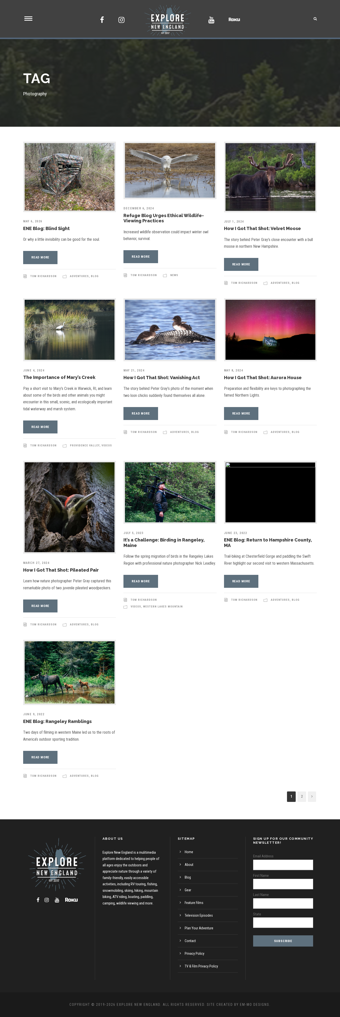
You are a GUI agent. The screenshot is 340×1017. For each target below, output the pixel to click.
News (174, 275)
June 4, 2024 (33, 370)
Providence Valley (85, 445)
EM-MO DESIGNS (254, 1005)
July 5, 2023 (133, 533)
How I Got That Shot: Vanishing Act (161, 377)
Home (189, 852)
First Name (261, 875)
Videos (107, 445)
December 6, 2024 (138, 208)
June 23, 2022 (235, 533)
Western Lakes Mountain (163, 606)
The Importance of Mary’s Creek (59, 377)
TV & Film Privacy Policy (201, 966)
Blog (95, 276)
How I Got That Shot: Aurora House (263, 377)
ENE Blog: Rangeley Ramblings (57, 721)
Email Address (263, 856)
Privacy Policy (194, 954)
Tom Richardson (43, 276)
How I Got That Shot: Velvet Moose (262, 228)
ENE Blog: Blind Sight (46, 228)
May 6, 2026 (32, 221)
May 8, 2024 (233, 370)
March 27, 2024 (36, 563)
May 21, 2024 (133, 370)
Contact (190, 941)
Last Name (261, 895)
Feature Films (194, 903)
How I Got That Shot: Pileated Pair (61, 570)
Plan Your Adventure (199, 928)
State (257, 914)
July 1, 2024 (234, 221)
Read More (40, 257)
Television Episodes (199, 915)
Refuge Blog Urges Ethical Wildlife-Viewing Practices (163, 218)
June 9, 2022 (33, 714)
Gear (188, 890)
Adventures (79, 276)
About (189, 865)
